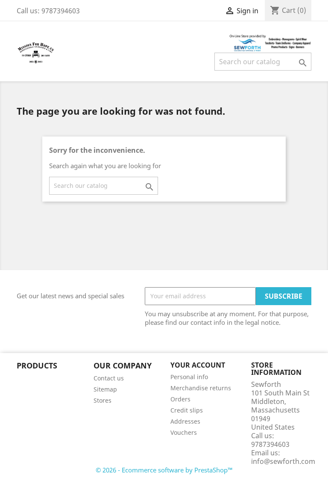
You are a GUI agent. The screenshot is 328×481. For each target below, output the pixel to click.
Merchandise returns (200, 388)
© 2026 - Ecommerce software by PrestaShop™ (164, 470)
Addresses (185, 421)
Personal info (189, 377)
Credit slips (186, 410)
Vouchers (183, 432)
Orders (180, 399)
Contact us (109, 378)
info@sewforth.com (283, 461)
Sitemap (105, 389)
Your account (197, 365)
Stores (102, 400)
